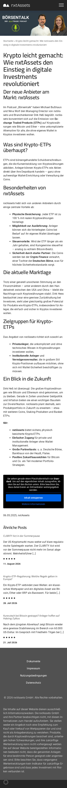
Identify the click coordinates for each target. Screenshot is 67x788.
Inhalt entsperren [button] (33, 497)
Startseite (8, 41)
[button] (6, 782)
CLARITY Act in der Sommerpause (21, 535)
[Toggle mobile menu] (61, 5)
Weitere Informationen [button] (33, 504)
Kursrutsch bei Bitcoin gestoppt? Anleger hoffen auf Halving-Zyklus (31, 617)
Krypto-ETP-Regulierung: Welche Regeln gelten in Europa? (30, 578)
